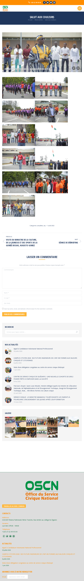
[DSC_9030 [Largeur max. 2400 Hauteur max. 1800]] (52, 422)
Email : (4, 577)
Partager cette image (6, 65)
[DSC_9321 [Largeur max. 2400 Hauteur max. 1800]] (10, 432)
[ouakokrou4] (10, 422)
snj (44, 226)
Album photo (39, 20)
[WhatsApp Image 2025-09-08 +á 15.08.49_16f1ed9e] (31, 422)
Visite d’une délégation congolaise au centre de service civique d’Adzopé (39, 367)
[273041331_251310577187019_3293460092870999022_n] (63, 422)
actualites (40, 226)
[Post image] (8, 351)
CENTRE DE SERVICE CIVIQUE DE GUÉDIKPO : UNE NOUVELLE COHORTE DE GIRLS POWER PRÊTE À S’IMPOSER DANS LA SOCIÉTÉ (43, 378)
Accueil (30, 20)
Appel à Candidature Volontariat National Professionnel (33, 349)
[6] (21, 422)
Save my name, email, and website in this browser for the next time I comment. (28, 309)
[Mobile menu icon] (79, 8)
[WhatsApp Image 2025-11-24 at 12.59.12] (42, 432)
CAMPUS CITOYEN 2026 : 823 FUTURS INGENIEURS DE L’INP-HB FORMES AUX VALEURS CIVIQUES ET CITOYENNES (45, 359)
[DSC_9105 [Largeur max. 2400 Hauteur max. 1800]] (21, 432)
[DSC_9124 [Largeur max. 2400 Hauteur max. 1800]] (31, 432)
